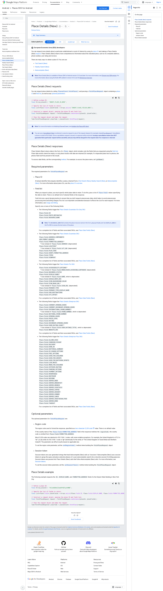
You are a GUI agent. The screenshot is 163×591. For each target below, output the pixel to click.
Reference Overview (86, 78)
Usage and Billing (52, 203)
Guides (4, 12)
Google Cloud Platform (81, 579)
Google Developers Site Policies (51, 529)
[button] (12, 69)
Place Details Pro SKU (67, 264)
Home (33, 21)
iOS (60, 42)
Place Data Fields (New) (87, 230)
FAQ (29, 562)
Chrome (59, 579)
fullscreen (157, 7)
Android (5, 8)
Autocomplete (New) (42, 70)
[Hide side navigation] (23, 587)
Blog (67, 2)
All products (105, 579)
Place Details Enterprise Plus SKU (71, 336)
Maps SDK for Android (34, 571)
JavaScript (71, 42)
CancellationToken (48, 133)
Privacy (35, 587)
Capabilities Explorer (34, 565)
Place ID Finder (32, 568)
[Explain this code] (112, 97)
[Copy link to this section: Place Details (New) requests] (63, 87)
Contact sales (117, 8)
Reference (13, 12)
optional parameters (58, 93)
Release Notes (35, 30)
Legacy (42, 12)
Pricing (44, 2)
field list (38, 93)
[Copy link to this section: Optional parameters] (55, 414)
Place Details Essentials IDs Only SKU (72, 209)
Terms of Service (99, 571)
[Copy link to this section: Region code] (48, 424)
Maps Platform (20, 2)
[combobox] (129, 2)
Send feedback (113, 26)
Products (36, 2)
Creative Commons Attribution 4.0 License (78, 527)
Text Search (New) (41, 63)
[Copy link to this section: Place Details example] (56, 472)
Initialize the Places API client (80, 126)
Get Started (103, 8)
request (38, 54)
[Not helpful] (119, 21)
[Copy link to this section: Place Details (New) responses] (65, 146)
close (160, 7)
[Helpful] (116, 21)
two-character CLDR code (83, 428)
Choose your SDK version (109, 75)
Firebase (68, 579)
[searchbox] (12, 18)
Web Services (65, 571)
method (63, 159)
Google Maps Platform (51, 21)
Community (76, 2)
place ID (95, 51)
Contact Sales (98, 565)
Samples (23, 12)
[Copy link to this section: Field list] (44, 189)
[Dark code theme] (115, 97)
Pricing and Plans (99, 562)
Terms (30, 587)
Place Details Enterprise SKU (69, 301)
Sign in (158, 2)
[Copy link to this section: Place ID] (44, 177)
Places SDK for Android (22, 8)
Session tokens (40, 461)
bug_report (154, 7)
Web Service (85, 42)
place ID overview (76, 183)
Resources (32, 12)
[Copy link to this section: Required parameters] (55, 167)
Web (62, 568)
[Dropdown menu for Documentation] (62, 2)
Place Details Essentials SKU (69, 234)
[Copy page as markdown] (65, 26)
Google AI (95, 579)
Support (96, 568)
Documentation (55, 2)
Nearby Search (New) (42, 67)
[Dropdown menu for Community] (82, 2)
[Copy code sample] (118, 97)
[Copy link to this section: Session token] (49, 451)
